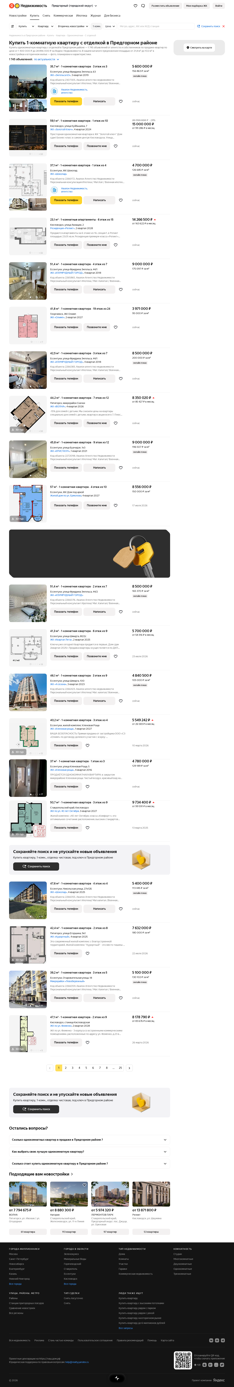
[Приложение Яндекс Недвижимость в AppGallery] (216, 1364)
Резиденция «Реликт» (62, 228)
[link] (219, 6)
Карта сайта (167, 1340)
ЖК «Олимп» (57, 317)
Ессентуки (56, 71)
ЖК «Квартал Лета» (61, 639)
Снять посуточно (73, 1298)
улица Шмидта (71, 636)
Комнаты (124, 1259)
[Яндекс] (219, 1380)
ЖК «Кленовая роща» (62, 728)
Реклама (39, 1340)
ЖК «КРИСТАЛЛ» (60, 451)
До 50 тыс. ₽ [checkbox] (47, 558)
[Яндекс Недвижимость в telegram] (223, 1340)
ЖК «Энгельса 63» (60, 75)
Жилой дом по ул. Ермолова (65, 495)
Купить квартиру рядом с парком (137, 1308)
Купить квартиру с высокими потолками (141, 1303)
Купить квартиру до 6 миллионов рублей (142, 1323)
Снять (67, 1303)
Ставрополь (70, 1269)
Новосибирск (16, 1264)
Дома (122, 1254)
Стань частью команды (61, 1340)
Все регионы (16, 1313)
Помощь (152, 1340)
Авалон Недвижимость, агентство (74, 91)
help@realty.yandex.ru (77, 1362)
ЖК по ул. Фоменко (61, 1025)
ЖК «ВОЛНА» (57, 406)
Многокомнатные (183, 1259)
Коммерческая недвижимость (136, 1273)
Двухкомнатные (183, 1264)
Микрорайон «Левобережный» (67, 981)
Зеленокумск (71, 1254)
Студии (178, 1254)
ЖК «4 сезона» (58, 684)
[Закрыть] (223, 26)
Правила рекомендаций (130, 1340)
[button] (143, 6)
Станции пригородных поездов (26, 1303)
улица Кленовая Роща (75, 766)
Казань (13, 1273)
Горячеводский (72, 1264)
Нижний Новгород (19, 1278)
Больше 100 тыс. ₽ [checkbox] (28, 568)
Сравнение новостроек (22, 1308)
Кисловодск (57, 126)
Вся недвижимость (19, 1340)
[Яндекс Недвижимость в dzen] (217, 1340)
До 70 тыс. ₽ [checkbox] (69, 558)
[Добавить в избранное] (121, 101)
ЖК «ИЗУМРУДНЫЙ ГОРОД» (66, 272)
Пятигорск (56, 403)
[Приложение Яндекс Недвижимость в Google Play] (210, 1364)
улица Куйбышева (75, 126)
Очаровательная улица (76, 977)
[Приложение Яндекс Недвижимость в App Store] (204, 1364)
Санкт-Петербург (19, 1259)
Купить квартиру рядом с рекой (136, 1313)
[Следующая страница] (129, 1067)
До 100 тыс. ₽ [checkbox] (92, 558)
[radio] (65, 1068)
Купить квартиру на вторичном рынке (140, 1318)
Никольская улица (73, 888)
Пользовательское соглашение (95, 1340)
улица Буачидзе (72, 447)
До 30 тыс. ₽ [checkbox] (24, 558)
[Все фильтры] (12, 26)
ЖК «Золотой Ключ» (61, 129)
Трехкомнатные (182, 1273)
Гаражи (123, 1269)
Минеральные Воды (75, 1259)
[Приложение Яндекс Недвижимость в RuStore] (222, 1364)
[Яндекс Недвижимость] (28, 5)
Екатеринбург (17, 1269)
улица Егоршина (72, 933)
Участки (123, 1264)
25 (120, 1067)
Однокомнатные (183, 1269)
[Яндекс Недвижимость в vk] (211, 1340)
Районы (13, 1298)
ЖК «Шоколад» (58, 174)
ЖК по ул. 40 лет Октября (64, 811)
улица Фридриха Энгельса (77, 71)
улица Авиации (73, 224)
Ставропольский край (62, 807)
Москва (13, 1254)
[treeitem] (18, 16)
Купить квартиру (128, 1298)
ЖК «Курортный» (60, 936)
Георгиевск (56, 314)
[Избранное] (135, 6)
